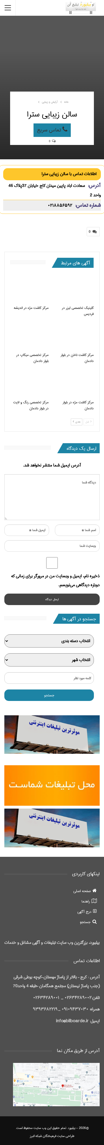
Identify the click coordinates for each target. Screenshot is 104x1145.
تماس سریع (49, 130)
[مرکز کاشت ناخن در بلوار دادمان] (74, 336)
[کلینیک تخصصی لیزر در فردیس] (74, 289)
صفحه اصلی (82, 891)
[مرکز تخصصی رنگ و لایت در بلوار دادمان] (29, 383)
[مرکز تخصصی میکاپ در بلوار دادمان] (29, 336)
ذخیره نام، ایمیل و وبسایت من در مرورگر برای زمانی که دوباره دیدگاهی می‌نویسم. (55, 580)
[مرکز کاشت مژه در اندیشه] (29, 289)
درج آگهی (84, 911)
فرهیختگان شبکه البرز (43, 1136)
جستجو (85, 922)
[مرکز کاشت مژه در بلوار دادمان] (74, 383)
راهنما (85, 901)
